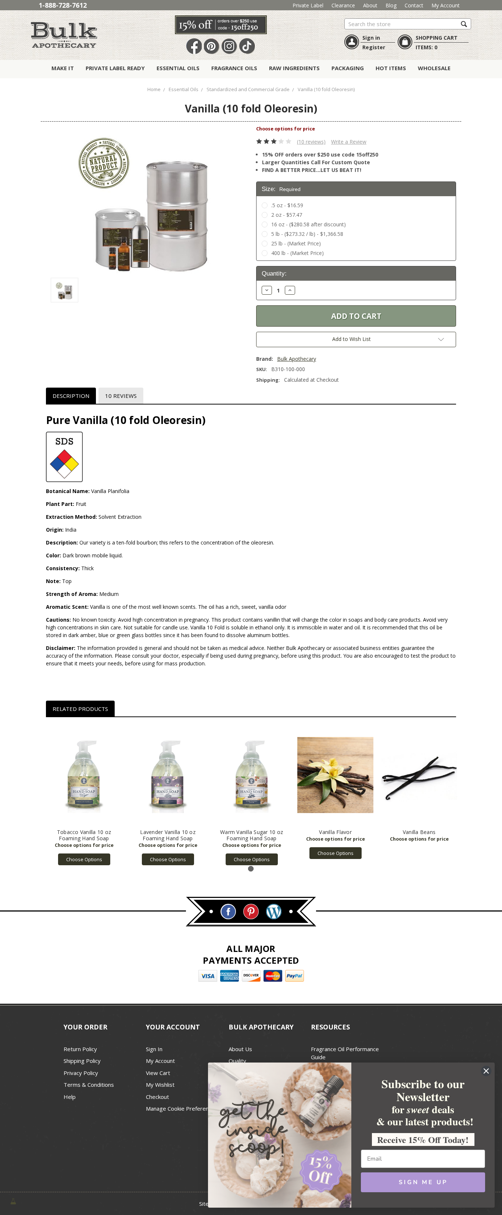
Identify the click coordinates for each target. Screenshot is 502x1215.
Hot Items (391, 68)
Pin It (211, 46)
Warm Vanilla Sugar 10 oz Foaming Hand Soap (251, 835)
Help (70, 1096)
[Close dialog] (486, 1070)
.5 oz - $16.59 (287, 205)
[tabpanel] (84, 795)
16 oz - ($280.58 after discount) (308, 224)
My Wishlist (160, 1084)
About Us (240, 1049)
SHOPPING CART (437, 37)
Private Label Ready (115, 68)
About (370, 5)
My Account (445, 5)
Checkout (157, 1096)
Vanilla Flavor (335, 831)
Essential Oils (178, 68)
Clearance (343, 5)
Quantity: (274, 273)
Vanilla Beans (419, 831)
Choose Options (84, 859)
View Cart (158, 1072)
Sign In (154, 1049)
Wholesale (434, 68)
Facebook (194, 46)
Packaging (347, 68)
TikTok (247, 46)
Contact (414, 5)
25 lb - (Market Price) (296, 243)
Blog (391, 5)
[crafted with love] (13, 1201)
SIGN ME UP (423, 1182)
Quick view (84, 775)
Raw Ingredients (294, 68)
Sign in (371, 37)
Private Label (308, 5)
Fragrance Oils (234, 68)
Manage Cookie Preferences (182, 1108)
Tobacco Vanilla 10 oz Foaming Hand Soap (84, 835)
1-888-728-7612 (63, 5)
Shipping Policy (82, 1060)
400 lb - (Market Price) (297, 252)
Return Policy (80, 1049)
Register (373, 47)
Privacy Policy (81, 1072)
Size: (281, 189)
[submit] (464, 23)
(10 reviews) (311, 141)
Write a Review (348, 141)
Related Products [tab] (80, 708)
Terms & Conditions (89, 1084)
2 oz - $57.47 (286, 214)
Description (71, 395)
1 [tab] (251, 868)
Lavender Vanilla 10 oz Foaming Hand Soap (168, 835)
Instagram (229, 46)
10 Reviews (121, 395)
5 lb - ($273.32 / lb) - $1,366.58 (307, 233)
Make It (62, 68)
